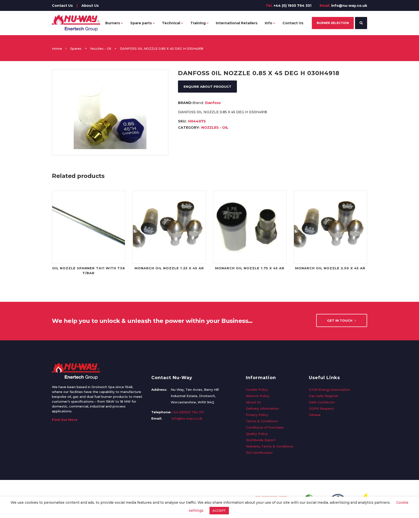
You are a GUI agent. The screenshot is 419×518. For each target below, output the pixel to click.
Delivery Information (262, 408)
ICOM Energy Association (329, 389)
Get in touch (339, 320)
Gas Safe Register (323, 396)
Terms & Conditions (262, 421)
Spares (75, 48)
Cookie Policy (257, 389)
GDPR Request (321, 408)
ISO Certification (259, 452)
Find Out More (64, 420)
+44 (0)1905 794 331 (188, 412)
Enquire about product (207, 86)
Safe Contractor (322, 402)
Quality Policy (257, 434)
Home (57, 48)
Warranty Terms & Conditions (269, 446)
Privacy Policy (257, 415)
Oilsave (315, 415)
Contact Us (62, 5)
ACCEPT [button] (219, 510)
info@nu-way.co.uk (349, 5)
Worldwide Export (260, 440)
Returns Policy (257, 396)
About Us (90, 5)
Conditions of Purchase (265, 427)
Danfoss (213, 103)
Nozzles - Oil (100, 48)
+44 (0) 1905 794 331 (292, 5)
